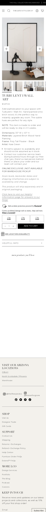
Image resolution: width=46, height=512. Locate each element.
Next (39, 48)
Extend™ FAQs (9, 461)
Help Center (7, 452)
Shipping (6, 440)
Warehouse (7, 380)
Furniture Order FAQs (12, 457)
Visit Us (5, 418)
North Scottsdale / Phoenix (14, 376)
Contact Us (7, 436)
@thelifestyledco (14, 394)
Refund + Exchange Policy (14, 448)
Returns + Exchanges (11, 444)
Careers (5, 487)
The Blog (6, 479)
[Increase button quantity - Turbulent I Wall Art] (13, 226)
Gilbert (5, 372)
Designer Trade (9, 422)
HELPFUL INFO (10, 243)
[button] (42, 11)
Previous (6, 48)
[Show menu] (3, 11)
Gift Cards (6, 426)
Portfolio (6, 474)
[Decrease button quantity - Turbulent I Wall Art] (5, 226)
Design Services (9, 470)
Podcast (6, 483)
